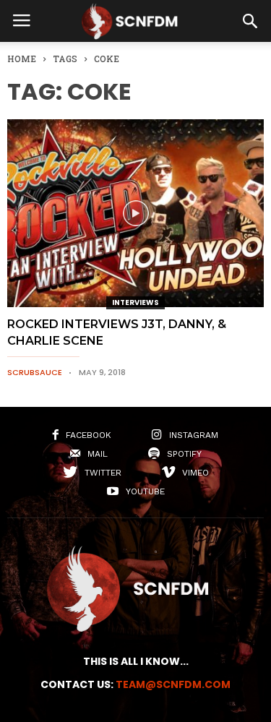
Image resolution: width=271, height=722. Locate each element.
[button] (250, 21)
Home (21, 58)
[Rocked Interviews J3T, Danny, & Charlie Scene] (135, 213)
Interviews (135, 302)
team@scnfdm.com (173, 684)
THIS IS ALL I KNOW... (136, 661)
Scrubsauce (34, 372)
